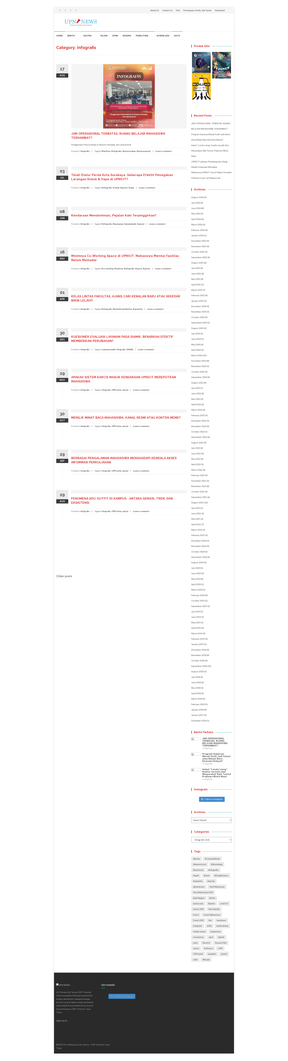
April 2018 (196, 693)
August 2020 (197, 562)
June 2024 (196, 339)
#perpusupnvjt (144, 151)
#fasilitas (106, 151)
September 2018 (199, 666)
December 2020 (198, 540)
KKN (209, 926)
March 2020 (196, 589)
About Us (154, 10)
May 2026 (195, 213)
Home (59, 35)
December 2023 (198, 361)
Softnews (208, 948)
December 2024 (198, 306)
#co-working (107, 268)
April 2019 (196, 628)
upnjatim (212, 954)
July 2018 (195, 677)
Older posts (64, 576)
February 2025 (198, 295)
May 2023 (195, 399)
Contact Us (167, 10)
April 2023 (196, 404)
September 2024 (199, 322)
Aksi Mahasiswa (217, 886)
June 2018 (196, 682)
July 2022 (195, 448)
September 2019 (199, 606)
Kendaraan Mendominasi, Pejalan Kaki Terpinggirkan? (113, 215)
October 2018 (198, 660)
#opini (196, 875)
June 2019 (196, 617)
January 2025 (197, 301)
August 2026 (197, 197)
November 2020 (198, 546)
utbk (195, 959)
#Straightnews (221, 875)
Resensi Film (220, 942)
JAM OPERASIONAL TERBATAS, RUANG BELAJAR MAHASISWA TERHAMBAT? (215, 742)
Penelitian (142, 35)
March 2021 (196, 529)
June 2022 (196, 453)
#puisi (206, 875)
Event (196, 914)
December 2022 (198, 420)
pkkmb (221, 937)
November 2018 (198, 655)
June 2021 (196, 513)
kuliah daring (222, 926)
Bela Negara (198, 898)
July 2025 (195, 268)
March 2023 (196, 409)
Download (220, 10)
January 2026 (197, 235)
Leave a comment (163, 151)
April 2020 (196, 584)
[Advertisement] (121, 551)
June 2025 (196, 273)
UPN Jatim (116, 390)
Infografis (85, 151)
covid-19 (224, 903)
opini (211, 937)
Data (177, 35)
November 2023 (198, 366)
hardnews (221, 920)
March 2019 (196, 633)
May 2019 (195, 622)
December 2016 (198, 720)
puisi (195, 942)
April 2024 (196, 350)
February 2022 (198, 475)
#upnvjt (124, 187)
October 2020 (198, 551)
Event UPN (198, 920)
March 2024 (196, 355)
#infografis (116, 151)
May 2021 (195, 519)
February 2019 (198, 639)
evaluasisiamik (108, 349)
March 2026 (196, 224)
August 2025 (197, 262)
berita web (198, 903)
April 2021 (196, 524)
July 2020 (195, 568)
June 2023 (196, 393)
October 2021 (198, 491)
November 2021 (198, 486)
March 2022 (196, 470)
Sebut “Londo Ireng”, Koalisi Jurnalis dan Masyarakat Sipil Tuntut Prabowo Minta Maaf (210, 150)
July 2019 (195, 611)
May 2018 (195, 688)
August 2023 (197, 382)
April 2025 (196, 284)
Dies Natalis (214, 909)
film (210, 920)
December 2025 (198, 241)
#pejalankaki (130, 224)
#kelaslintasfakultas (122, 309)
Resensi (127, 35)
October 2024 (198, 317)
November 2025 (198, 246)
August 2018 (197, 671)
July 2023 (195, 388)
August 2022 (197, 442)
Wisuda (206, 959)
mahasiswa (215, 931)
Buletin (211, 903)
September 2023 (199, 377)
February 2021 (198, 535)
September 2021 (199, 497)
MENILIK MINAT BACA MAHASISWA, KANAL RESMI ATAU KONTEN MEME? (126, 417)
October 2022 (198, 431)
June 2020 (196, 573)
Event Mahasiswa (212, 914)
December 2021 (198, 480)
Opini (115, 35)
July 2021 (195, 508)
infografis (120, 349)
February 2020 (198, 595)
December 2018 (198, 649)
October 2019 (198, 600)
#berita (196, 858)
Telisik (104, 35)
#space (138, 268)
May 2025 (195, 279)
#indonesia (198, 870)
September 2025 (199, 257)
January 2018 (197, 709)
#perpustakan (129, 151)
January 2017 (197, 715)
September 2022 (199, 437)
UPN (220, 948)
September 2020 (199, 557)
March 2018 (196, 698)
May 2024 (195, 344)
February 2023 (198, 415)
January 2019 (197, 644)
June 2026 (196, 208)
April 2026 (196, 219)
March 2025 (196, 290)
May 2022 (195, 459)
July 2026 (195, 202)
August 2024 (197, 328)
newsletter (198, 937)
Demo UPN (198, 909)
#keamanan (118, 224)
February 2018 (198, 704)
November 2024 (198, 311)
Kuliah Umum (199, 931)
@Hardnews (199, 886)
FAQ (178, 10)
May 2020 (195, 579)
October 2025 (198, 251)
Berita (71, 35)
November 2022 (198, 426)
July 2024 (195, 333)
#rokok (116, 187)
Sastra (87, 35)
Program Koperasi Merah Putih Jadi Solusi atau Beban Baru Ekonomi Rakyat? (216, 757)
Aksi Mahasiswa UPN (203, 892)
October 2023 (198, 371)
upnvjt (125, 390)
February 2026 (198, 230)
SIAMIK (129, 349)
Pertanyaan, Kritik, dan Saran (197, 10)
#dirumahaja (216, 864)
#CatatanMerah (212, 858)
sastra (196, 948)
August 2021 (197, 502)
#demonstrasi (199, 864)
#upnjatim (137, 309)
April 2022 (196, 464)
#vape (131, 187)
